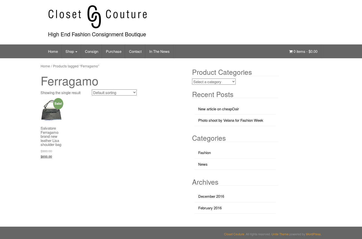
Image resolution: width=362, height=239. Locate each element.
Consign (91, 51)
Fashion (204, 152)
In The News (159, 51)
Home (53, 51)
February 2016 (210, 207)
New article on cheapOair (218, 108)
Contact (135, 51)
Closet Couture (234, 234)
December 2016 (211, 196)
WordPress (313, 234)
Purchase (113, 51)
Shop (70, 51)
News (203, 164)
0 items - (305, 51)
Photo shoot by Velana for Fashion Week (230, 120)
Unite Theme (280, 234)
